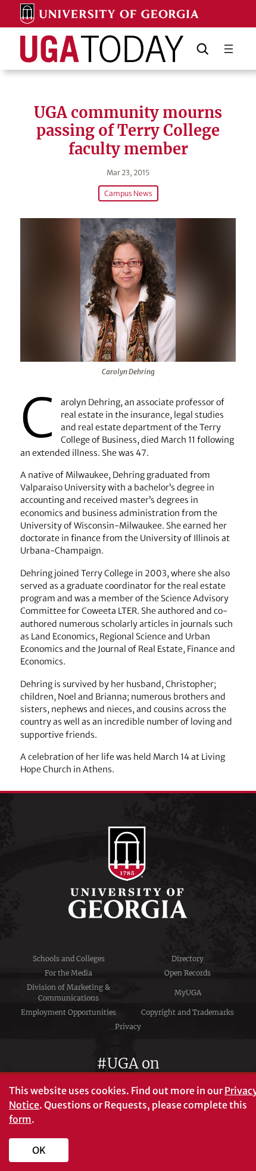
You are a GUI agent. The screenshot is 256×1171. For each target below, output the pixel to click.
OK (39, 1150)
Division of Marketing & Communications (68, 992)
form (20, 1119)
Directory (187, 958)
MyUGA (187, 992)
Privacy (128, 1026)
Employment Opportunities (68, 1012)
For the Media (68, 972)
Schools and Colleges (69, 958)
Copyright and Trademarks (187, 1012)
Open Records (187, 972)
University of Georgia (128, 872)
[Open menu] (228, 49)
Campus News (128, 193)
